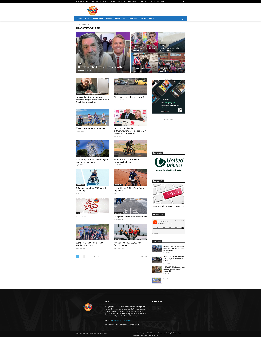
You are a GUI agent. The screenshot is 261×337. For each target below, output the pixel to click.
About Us (135, 333)
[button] (182, 18)
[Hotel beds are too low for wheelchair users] (171, 42)
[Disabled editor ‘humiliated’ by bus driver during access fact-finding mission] (157, 248)
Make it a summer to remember (91, 128)
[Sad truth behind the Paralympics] (144, 63)
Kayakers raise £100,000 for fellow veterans (127, 244)
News (134, 66)
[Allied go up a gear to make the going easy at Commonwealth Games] (157, 259)
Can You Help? (167, 333)
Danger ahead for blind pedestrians (130, 217)
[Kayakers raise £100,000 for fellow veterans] (130, 232)
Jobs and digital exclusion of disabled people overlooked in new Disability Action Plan (92, 100)
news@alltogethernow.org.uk (122, 320)
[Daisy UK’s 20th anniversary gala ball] (171, 63)
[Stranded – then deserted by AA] (130, 86)
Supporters (136, 335)
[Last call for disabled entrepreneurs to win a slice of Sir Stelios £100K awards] (130, 117)
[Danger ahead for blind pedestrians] (130, 206)
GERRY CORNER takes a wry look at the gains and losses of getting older (174, 269)
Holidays (162, 45)
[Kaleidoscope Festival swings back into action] (144, 42)
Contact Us (144, 335)
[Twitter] (184, 1)
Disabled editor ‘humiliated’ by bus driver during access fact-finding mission (173, 248)
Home (78, 24)
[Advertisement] (147, 10)
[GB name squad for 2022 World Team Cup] (92, 177)
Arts (80, 63)
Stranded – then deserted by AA (129, 97)
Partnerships (177, 333)
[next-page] (98, 256)
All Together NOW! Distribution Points (151, 333)
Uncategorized (137, 45)
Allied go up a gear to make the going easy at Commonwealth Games (173, 258)
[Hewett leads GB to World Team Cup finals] (130, 177)
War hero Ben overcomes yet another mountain (89, 244)
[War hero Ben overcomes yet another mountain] (92, 232)
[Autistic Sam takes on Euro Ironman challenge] (130, 148)
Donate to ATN (153, 335)
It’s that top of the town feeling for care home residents (92, 160)
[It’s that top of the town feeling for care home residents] (92, 148)
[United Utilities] (169, 173)
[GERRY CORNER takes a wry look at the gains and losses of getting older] (157, 269)
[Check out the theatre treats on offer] (103, 52)
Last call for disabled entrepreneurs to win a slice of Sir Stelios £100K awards (130, 131)
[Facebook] (181, 1)
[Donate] (168, 194)
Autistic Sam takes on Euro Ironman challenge (126, 160)
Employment (80, 93)
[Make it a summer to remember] (92, 117)
